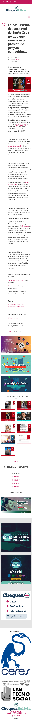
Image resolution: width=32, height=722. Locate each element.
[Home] (16, 8)
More (15, 461)
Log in (10, 331)
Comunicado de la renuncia (16, 280)
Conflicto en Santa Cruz (16, 304)
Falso (17, 59)
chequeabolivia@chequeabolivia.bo (16, 713)
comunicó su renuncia (14, 146)
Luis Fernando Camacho (16, 307)
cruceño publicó (21, 124)
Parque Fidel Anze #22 (16, 711)
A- (2, 23)
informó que (25, 226)
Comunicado (12, 286)
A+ (5, 23)
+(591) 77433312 (16, 715)
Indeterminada (13, 318)
